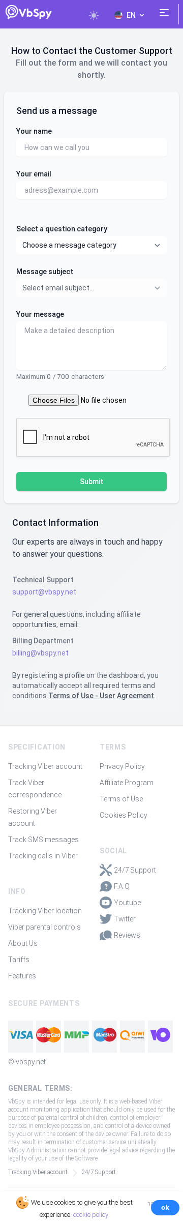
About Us (23, 943)
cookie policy (90, 1214)
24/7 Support (135, 870)
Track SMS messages (43, 839)
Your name (34, 131)
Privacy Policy (122, 766)
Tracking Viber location (45, 911)
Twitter (125, 919)
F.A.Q (122, 886)
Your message (40, 314)
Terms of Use (121, 799)
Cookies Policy (123, 815)
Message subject (44, 271)
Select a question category (61, 229)
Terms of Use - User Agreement (101, 696)
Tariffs (18, 960)
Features (22, 976)
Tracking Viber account (45, 766)
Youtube (127, 903)
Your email (33, 174)
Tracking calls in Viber (43, 856)
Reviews (127, 935)
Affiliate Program (127, 783)
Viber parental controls (44, 927)
